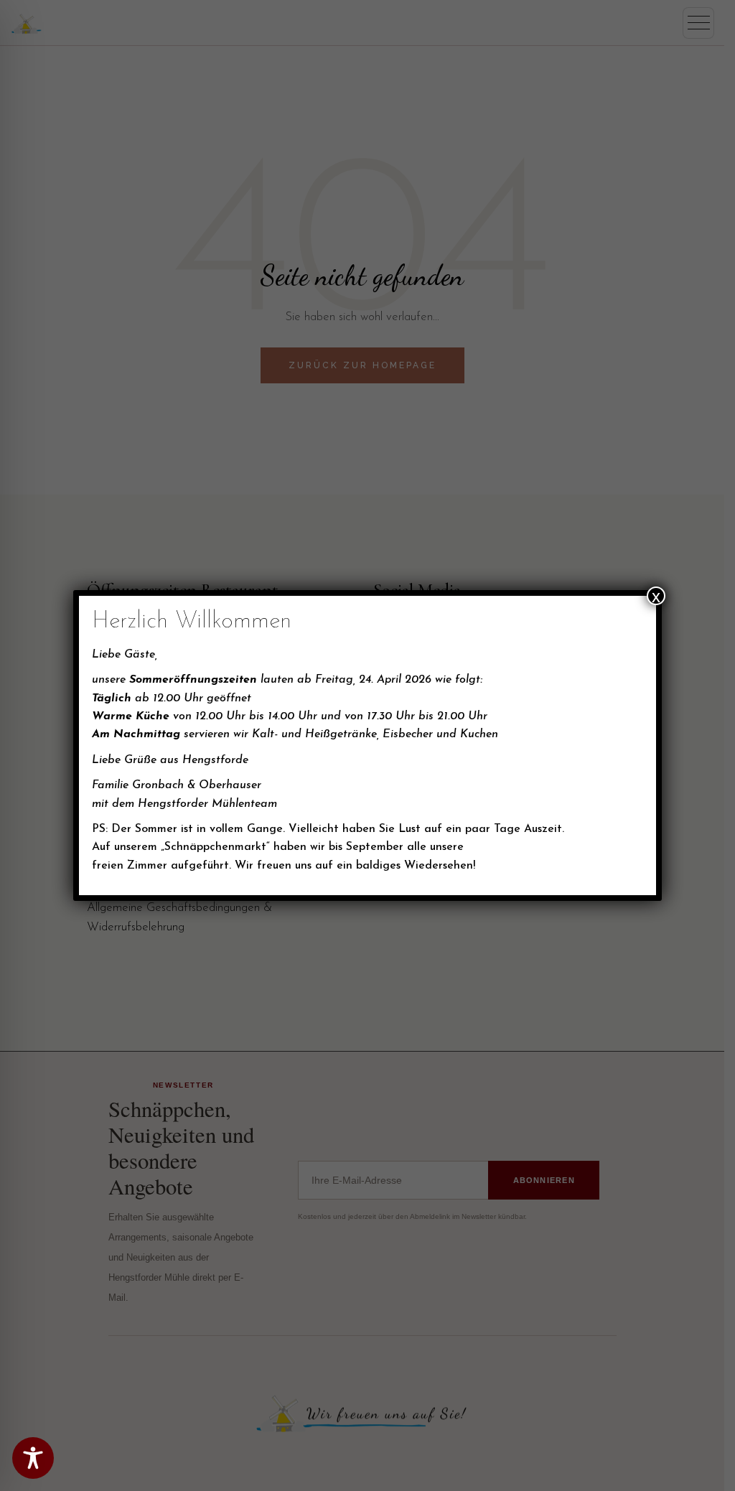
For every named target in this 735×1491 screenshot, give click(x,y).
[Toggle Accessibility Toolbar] (33, 1458)
